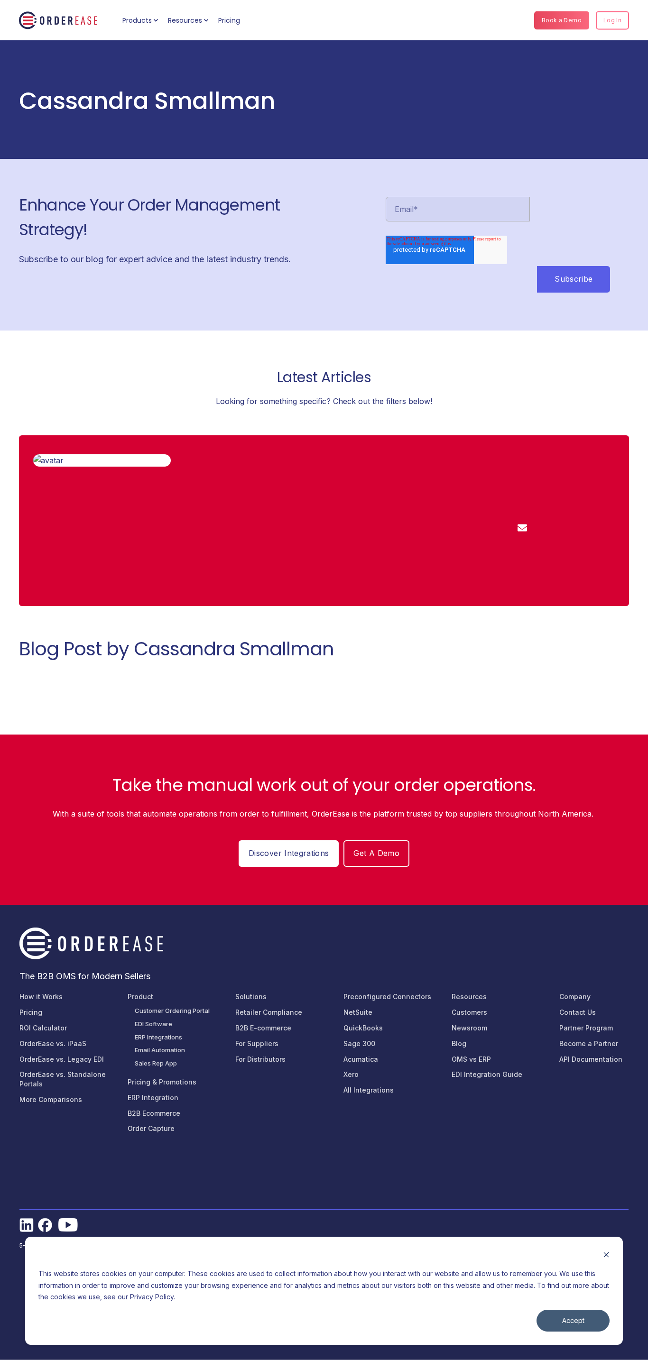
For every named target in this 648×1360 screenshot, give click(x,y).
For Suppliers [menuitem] (256, 1043)
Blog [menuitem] (459, 1043)
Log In (612, 20)
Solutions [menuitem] (251, 996)
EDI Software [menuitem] (153, 1024)
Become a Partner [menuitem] (588, 1043)
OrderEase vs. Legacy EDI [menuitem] (61, 1059)
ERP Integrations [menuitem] (158, 1037)
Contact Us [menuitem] (577, 1012)
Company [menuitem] (575, 996)
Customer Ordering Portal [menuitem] (172, 1010)
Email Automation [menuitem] (160, 1050)
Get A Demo (376, 853)
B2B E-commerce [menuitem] (263, 1028)
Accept (573, 1320)
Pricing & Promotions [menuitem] (162, 1082)
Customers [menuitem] (469, 1012)
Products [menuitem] (137, 20)
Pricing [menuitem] (229, 20)
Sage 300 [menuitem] (359, 1043)
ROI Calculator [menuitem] (43, 1028)
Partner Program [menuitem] (586, 1028)
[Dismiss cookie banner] (606, 1256)
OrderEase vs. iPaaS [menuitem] (52, 1043)
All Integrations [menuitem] (368, 1090)
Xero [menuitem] (351, 1074)
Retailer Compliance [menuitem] (268, 1012)
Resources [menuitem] (185, 20)
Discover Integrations (289, 853)
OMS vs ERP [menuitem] (471, 1059)
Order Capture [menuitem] (151, 1128)
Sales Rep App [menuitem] (156, 1063)
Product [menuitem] (140, 996)
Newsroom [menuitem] (469, 1028)
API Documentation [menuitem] (590, 1059)
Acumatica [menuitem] (360, 1059)
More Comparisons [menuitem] (50, 1099)
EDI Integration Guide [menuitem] (487, 1074)
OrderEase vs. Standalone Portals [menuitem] (62, 1079)
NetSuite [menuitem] (357, 1012)
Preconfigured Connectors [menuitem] (387, 996)
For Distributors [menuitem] (260, 1059)
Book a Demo (562, 20)
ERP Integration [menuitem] (153, 1098)
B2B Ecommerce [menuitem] (154, 1113)
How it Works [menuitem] (41, 996)
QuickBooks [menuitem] (363, 1028)
